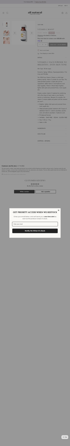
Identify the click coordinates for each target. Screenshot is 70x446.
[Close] (59, 210)
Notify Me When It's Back (35, 231)
